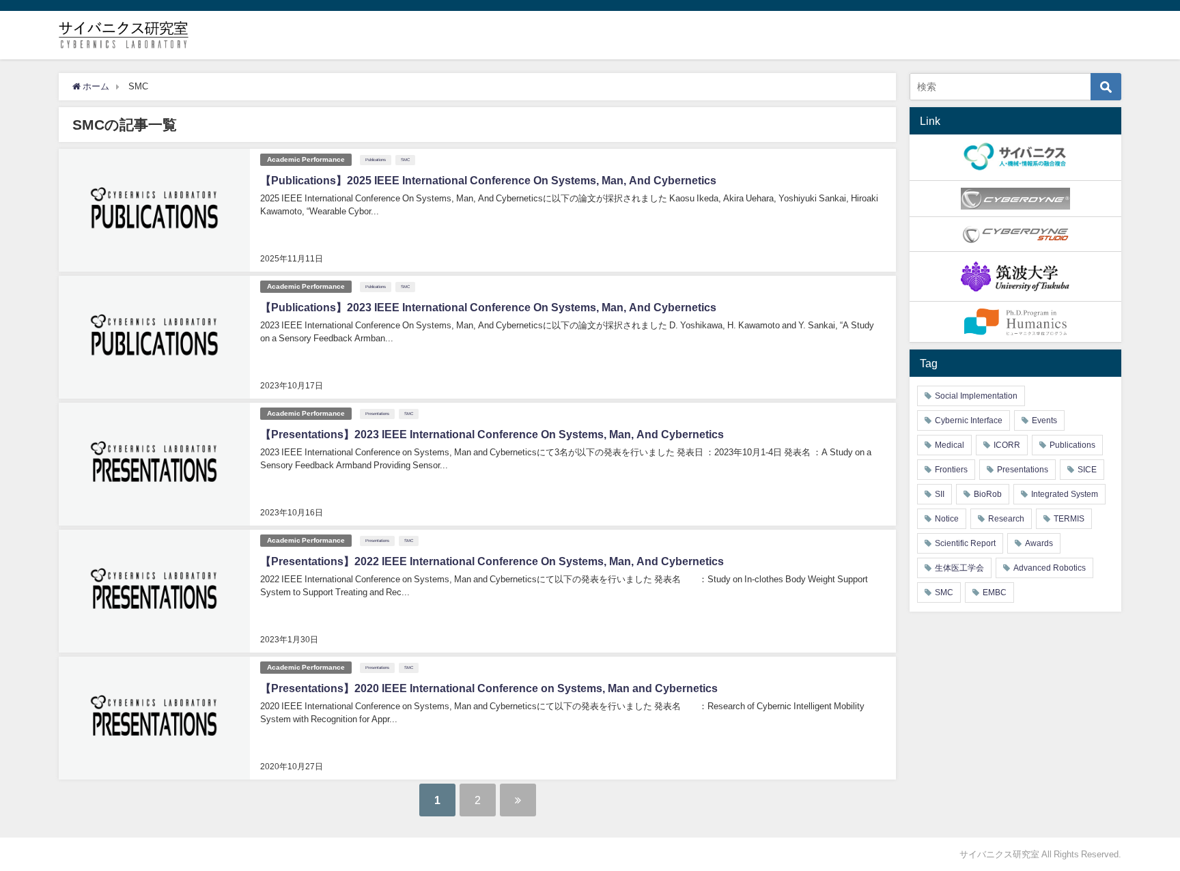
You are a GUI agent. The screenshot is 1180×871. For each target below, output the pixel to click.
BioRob (988, 494)
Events (1044, 420)
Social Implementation (976, 396)
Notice (947, 519)
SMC (405, 160)
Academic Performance (306, 159)
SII (939, 494)
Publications (375, 160)
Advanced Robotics (1049, 568)
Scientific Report (965, 543)
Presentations (377, 414)
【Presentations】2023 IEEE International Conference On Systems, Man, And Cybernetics (492, 434)
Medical (949, 445)
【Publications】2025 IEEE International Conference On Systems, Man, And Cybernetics (488, 180)
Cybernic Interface (968, 420)
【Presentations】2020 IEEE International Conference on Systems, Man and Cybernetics (489, 688)
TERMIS (1069, 519)
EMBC (995, 592)
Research (1006, 519)
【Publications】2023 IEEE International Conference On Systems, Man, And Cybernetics (488, 307)
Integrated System (1064, 494)
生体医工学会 (959, 568)
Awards (1039, 543)
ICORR (1007, 445)
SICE (1087, 470)
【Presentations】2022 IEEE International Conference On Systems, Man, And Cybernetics (492, 561)
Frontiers (951, 470)
